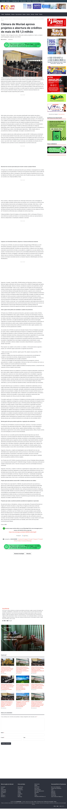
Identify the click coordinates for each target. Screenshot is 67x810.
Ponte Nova (36, 786)
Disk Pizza (29, 1)
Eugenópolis (3, 791)
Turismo (40, 14)
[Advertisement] (22, 105)
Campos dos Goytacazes (56, 788)
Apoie (55, 801)
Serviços (32, 14)
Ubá (35, 793)
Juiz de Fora (20, 789)
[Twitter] (6, 621)
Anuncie (3, 1)
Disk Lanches (23, 1)
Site (24, 737)
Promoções (42, 1)
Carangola (3, 786)
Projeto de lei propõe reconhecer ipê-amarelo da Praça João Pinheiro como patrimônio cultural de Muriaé (7, 669)
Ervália (19, 795)
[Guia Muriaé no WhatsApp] (22, 44)
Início (3, 18)
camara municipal (19, 553)
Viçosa (35, 795)
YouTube (24, 540)
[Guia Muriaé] (7, 7)
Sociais (36, 14)
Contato (8, 1)
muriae (29, 553)
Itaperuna (53, 791)
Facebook (20, 539)
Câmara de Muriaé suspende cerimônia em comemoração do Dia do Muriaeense (15, 638)
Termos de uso (40, 801)
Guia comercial (18, 14)
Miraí (2, 793)
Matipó (35, 785)
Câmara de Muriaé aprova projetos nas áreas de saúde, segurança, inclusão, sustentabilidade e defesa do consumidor (37, 669)
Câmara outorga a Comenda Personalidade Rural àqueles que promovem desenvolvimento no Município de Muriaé (22, 687)
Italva (52, 789)
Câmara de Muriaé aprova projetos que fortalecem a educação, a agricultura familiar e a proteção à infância (6, 704)
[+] (4, 796)
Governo (10, 18)
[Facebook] (4, 621)
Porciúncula (53, 795)
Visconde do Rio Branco (39, 796)
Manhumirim (36, 784)
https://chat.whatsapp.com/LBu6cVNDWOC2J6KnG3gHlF (22, 532)
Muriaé (2, 796)
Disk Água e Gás (15, 1)
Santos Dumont (37, 789)
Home (2, 14)
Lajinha (19, 791)
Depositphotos (61, 114)
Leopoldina (20, 793)
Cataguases (20, 788)
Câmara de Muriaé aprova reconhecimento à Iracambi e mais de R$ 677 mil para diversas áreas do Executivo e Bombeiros (22, 669)
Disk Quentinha (35, 1)
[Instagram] (9, 621)
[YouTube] (8, 621)
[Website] (3, 621)
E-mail (2, 737)
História (24, 14)
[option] (22, 638)
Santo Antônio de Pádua (56, 796)
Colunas (13, 14)
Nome (2, 732)
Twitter (19, 540)
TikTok (15, 540)
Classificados (7, 14)
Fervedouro (3, 792)
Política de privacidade (48, 801)
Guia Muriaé (4, 39)
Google (30, 539)
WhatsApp (29, 540)
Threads (40, 539)
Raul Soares (36, 788)
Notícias (28, 14)
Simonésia (36, 792)
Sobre (35, 801)
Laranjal (19, 792)
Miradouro (3, 795)
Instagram (25, 539)
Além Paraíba (20, 786)
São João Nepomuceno (39, 790)
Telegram (35, 539)
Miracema (53, 792)
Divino (2, 788)
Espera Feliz (3, 789)
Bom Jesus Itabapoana (55, 786)
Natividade (53, 793)
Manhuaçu (20, 796)
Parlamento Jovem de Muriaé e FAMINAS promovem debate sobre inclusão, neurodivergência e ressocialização (22, 704)
